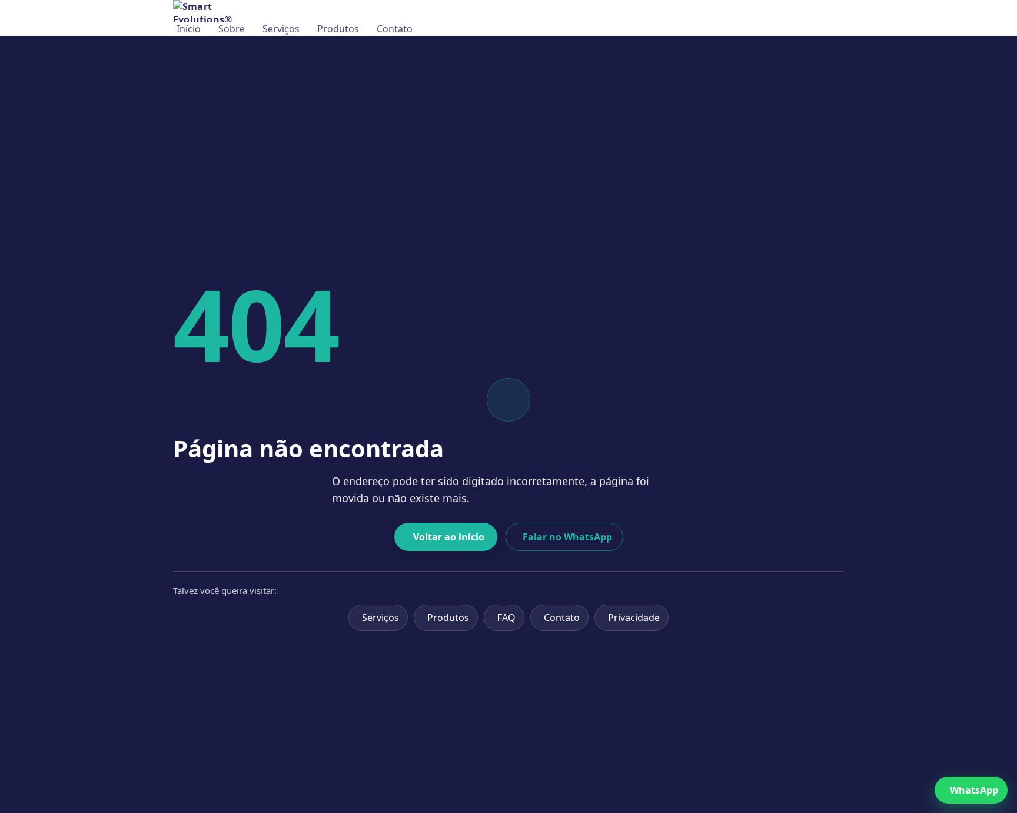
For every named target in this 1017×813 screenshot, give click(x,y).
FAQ (506, 617)
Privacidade (634, 617)
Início (189, 28)
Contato (395, 28)
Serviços (281, 28)
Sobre (231, 28)
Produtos (338, 28)
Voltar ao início (448, 536)
